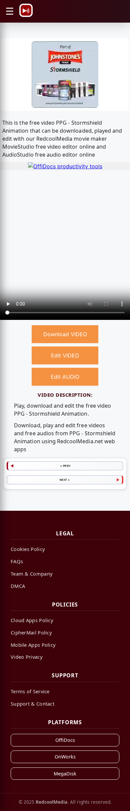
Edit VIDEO (65, 355)
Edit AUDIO (65, 376)
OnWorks (65, 756)
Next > (65, 479)
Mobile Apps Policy (33, 644)
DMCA (18, 586)
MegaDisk (65, 773)
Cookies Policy (28, 549)
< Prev (65, 466)
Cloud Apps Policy (32, 620)
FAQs (17, 561)
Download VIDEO (65, 334)
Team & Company (32, 573)
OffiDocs (65, 740)
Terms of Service (30, 691)
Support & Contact (32, 703)
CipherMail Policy (31, 632)
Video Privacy (27, 656)
